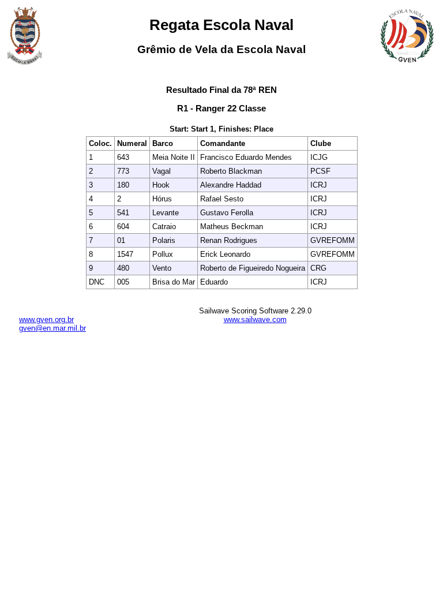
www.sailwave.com (255, 319)
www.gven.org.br (46, 319)
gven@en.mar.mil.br (52, 328)
